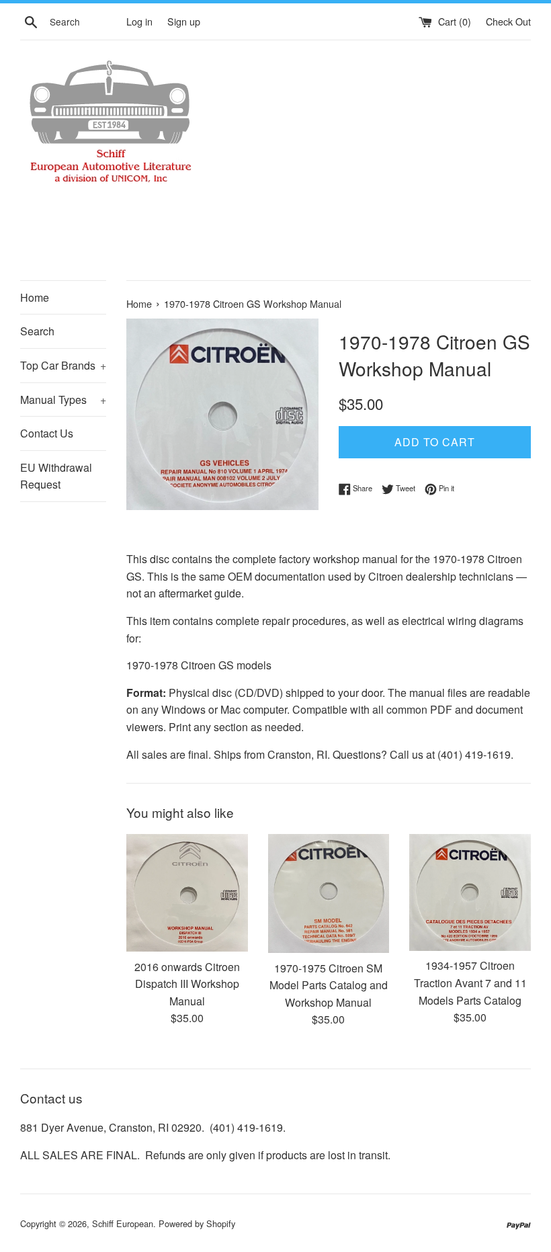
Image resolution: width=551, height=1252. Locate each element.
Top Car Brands (63, 365)
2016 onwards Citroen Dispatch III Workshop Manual (187, 984)
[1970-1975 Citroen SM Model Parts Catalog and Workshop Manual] (329, 893)
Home (34, 297)
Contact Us (46, 433)
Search (37, 331)
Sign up (183, 21)
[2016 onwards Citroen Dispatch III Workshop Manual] (187, 893)
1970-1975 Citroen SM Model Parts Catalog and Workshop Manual (328, 985)
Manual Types (63, 399)
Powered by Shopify (197, 1223)
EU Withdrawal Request (56, 476)
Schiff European (122, 1223)
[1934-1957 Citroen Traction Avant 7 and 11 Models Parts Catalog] (470, 892)
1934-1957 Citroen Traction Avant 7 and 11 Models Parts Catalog (470, 982)
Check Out (508, 21)
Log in (139, 21)
